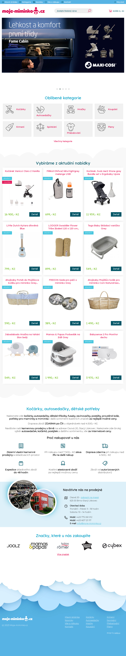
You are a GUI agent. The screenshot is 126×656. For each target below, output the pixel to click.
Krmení (110, 617)
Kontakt (67, 2)
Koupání (90, 626)
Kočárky (90, 617)
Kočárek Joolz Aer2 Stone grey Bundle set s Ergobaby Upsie (104, 172)
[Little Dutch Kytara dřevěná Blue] (22, 247)
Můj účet (120, 2)
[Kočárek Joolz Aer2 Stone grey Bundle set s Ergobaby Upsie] (103, 192)
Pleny (110, 626)
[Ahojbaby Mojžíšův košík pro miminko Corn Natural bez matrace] (103, 301)
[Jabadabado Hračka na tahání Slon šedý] (22, 356)
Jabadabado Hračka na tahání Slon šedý (22, 336)
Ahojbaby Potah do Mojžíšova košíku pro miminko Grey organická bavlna (22, 282)
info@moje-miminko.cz (89, 523)
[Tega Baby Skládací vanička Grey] (103, 247)
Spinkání (111, 620)
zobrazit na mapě (90, 497)
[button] (57, 89)
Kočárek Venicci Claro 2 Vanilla (22, 171)
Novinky (39, 2)
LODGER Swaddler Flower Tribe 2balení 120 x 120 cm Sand (63, 228)
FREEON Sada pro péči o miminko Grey (63, 281)
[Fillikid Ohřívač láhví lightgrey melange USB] (63, 192)
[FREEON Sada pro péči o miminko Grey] (63, 301)
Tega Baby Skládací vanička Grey (104, 227)
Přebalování (113, 623)
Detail (34, 214)
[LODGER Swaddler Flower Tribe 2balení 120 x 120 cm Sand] (63, 247)
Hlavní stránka (10, 2)
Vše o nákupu (53, 2)
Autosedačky (92, 620)
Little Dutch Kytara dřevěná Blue (22, 227)
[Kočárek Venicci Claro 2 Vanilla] (22, 192)
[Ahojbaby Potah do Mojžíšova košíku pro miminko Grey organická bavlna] (22, 301)
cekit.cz (117, 633)
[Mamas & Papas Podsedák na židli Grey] (63, 356)
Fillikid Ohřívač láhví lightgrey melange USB (63, 172)
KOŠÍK (118, 11)
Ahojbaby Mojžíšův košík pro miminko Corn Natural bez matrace (104, 282)
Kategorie (26, 2)
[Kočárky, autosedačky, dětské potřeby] (26, 11)
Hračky (89, 623)
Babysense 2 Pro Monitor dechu (104, 336)
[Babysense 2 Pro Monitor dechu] (103, 356)
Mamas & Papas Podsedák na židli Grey (63, 336)
